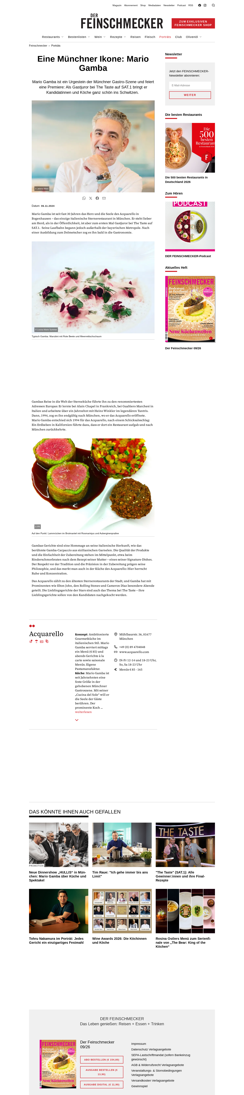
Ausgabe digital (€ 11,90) (102, 1084)
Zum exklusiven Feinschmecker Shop (193, 23)
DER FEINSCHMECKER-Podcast (188, 256)
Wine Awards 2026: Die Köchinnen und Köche (119, 940)
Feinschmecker (38, 45)
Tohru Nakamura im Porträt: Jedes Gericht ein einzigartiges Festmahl (56, 940)
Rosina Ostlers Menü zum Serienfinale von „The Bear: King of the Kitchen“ (183, 942)
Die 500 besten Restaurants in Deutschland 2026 (186, 180)
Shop (143, 5)
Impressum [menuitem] (138, 1043)
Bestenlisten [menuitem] (77, 37)
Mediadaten (154, 5)
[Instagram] (205, 5)
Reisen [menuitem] (135, 37)
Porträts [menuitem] (165, 37)
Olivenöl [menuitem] (192, 37)
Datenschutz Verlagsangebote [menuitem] (151, 1049)
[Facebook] (199, 5)
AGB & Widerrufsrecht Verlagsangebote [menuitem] (157, 1065)
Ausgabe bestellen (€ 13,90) (102, 1072)
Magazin (117, 5)
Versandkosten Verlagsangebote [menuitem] (152, 1080)
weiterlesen (83, 712)
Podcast (181, 5)
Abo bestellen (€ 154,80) (101, 1059)
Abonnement (131, 5)
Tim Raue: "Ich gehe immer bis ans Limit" (120, 874)
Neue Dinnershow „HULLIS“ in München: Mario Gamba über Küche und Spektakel (57, 876)
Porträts (55, 45)
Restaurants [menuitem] (51, 37)
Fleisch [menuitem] (150, 37)
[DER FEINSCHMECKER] (122, 21)
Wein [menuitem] (98, 37)
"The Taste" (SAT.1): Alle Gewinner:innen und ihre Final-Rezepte (180, 876)
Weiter (190, 95)
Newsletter (169, 5)
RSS (190, 5)
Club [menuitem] (178, 37)
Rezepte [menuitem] (116, 37)
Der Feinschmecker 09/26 (183, 348)
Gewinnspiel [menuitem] (139, 1086)
